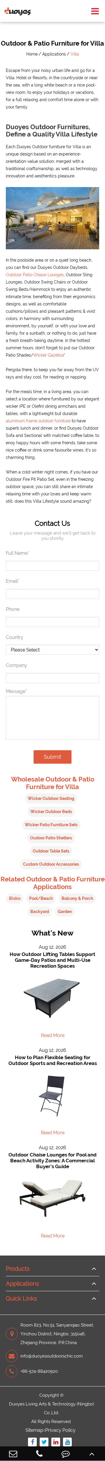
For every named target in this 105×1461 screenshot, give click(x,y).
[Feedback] (65, 1453)
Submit (52, 757)
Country (14, 637)
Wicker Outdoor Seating (51, 798)
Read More (52, 1035)
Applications (54, 54)
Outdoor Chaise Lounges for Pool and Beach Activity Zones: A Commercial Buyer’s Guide (52, 1160)
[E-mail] (13, 1453)
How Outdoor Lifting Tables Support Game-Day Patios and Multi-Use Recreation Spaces (52, 960)
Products (18, 1268)
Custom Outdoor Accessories (51, 864)
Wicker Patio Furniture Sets (51, 824)
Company (16, 665)
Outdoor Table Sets (51, 851)
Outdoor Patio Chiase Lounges (35, 274)
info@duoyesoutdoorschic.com (51, 1356)
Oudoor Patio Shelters (51, 838)
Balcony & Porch (77, 898)
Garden (65, 911)
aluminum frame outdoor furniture (38, 421)
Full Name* (17, 553)
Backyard (39, 911)
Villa (75, 54)
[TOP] (92, 1453)
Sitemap (34, 1430)
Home (32, 54)
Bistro (14, 898)
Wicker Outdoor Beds (51, 811)
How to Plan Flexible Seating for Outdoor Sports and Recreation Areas (52, 1060)
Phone (13, 609)
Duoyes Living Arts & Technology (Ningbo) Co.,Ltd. (51, 1408)
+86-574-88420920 (39, 1371)
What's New (53, 933)
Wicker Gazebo (47, 355)
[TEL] (39, 1453)
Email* (12, 581)
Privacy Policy (60, 1430)
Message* (16, 691)
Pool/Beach (41, 898)
